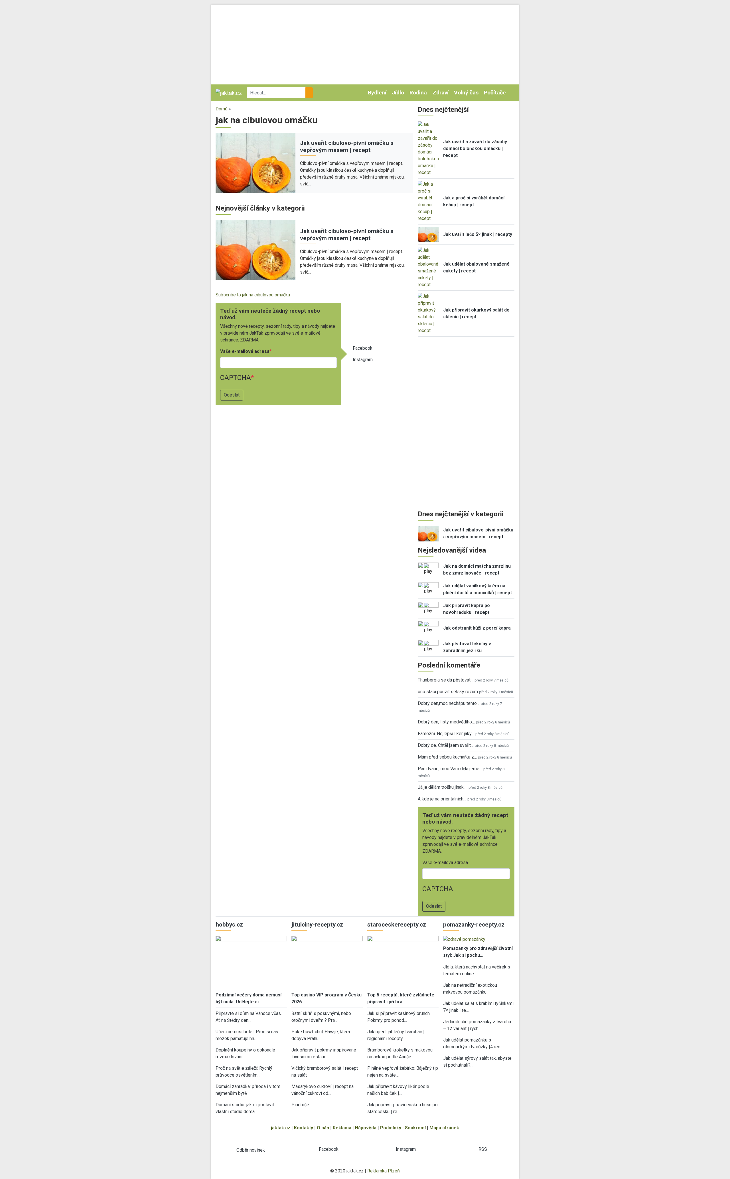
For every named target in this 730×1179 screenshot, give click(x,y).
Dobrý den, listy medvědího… (446, 722)
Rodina (418, 92)
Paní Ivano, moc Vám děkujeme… (450, 768)
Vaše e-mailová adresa (244, 351)
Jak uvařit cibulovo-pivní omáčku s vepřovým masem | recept (347, 146)
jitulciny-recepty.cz (317, 924)
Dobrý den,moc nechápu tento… (449, 703)
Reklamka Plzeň (383, 1171)
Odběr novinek (250, 1150)
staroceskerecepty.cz (396, 924)
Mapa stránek (444, 1128)
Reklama (342, 1128)
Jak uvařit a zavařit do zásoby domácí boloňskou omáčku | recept (475, 148)
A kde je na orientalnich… (442, 799)
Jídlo (398, 92)
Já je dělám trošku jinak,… (442, 787)
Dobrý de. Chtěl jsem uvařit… (446, 745)
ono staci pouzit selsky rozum (448, 691)
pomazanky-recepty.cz (473, 924)
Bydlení (377, 92)
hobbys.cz (229, 924)
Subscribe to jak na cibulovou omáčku (253, 295)
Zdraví (441, 92)
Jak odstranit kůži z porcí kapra (477, 628)
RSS (482, 1149)
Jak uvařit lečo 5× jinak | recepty (477, 234)
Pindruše (300, 1104)
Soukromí (415, 1128)
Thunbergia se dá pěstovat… (445, 680)
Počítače (495, 92)
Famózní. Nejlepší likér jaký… (446, 733)
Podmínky (390, 1128)
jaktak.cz (280, 1128)
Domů (222, 109)
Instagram (363, 359)
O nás (323, 1128)
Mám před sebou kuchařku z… (447, 757)
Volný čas (466, 92)
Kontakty (303, 1128)
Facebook (362, 348)
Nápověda (365, 1128)
